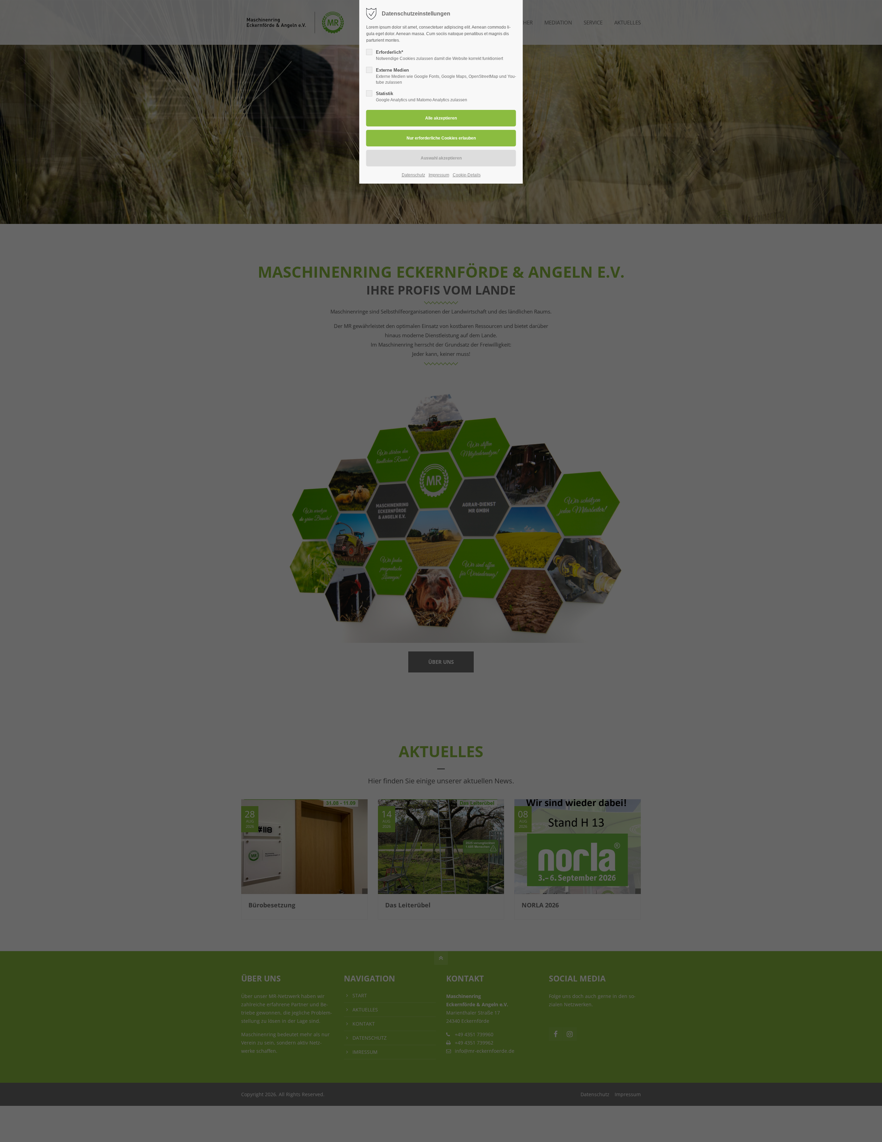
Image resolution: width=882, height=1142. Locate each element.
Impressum (439, 175)
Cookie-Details (467, 175)
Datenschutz (413, 175)
